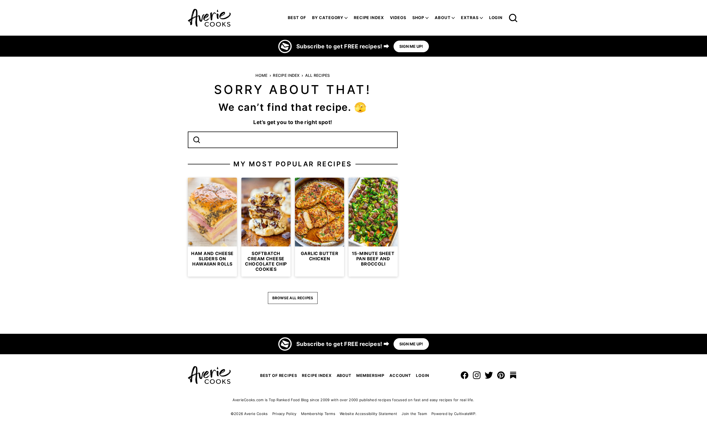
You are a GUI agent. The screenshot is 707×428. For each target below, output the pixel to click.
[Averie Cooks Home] (209, 18)
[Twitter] (489, 375)
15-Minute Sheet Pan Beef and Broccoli (373, 259)
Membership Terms (318, 413)
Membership (370, 375)
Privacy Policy (284, 413)
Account (400, 375)
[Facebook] (464, 375)
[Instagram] (477, 375)
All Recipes (317, 75)
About (442, 17)
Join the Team (414, 413)
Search (197, 140)
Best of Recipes (278, 375)
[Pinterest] (501, 375)
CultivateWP (464, 413)
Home (261, 75)
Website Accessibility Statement (368, 413)
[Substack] (513, 375)
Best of (297, 17)
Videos (398, 17)
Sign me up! (411, 46)
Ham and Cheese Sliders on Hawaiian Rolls (212, 259)
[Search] (513, 18)
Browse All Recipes (292, 298)
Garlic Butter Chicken (319, 256)
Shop (418, 17)
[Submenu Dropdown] (346, 18)
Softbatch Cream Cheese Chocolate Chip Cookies (266, 261)
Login (496, 17)
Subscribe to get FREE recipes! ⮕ (342, 46)
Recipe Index (369, 17)
